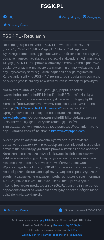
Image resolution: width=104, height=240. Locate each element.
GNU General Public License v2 (38, 108)
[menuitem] (8, 17)
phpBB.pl (72, 230)
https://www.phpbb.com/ (68, 131)
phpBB (44, 220)
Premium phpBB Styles (67, 225)
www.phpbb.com (15, 117)
